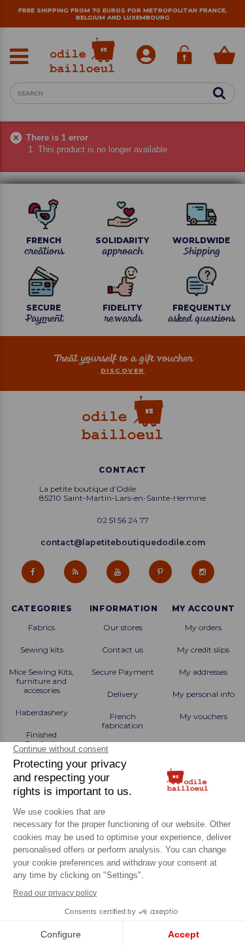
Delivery (122, 694)
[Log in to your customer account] (146, 56)
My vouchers (203, 716)
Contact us (122, 649)
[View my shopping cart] (224, 56)
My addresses (203, 672)
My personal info (203, 694)
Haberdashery (42, 712)
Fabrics (41, 627)
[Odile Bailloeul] (82, 55)
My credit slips (203, 649)
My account (203, 608)
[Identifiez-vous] (184, 56)
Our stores (122, 627)
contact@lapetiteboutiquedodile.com (123, 542)
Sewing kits (41, 649)
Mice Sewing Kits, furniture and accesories (41, 681)
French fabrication (122, 721)
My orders (203, 627)
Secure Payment (122, 672)
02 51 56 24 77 (123, 520)
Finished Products (42, 739)
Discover (123, 370)
